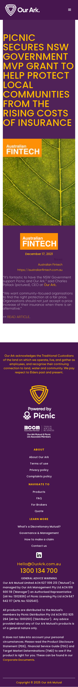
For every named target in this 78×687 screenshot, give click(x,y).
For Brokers (39, 504)
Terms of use (39, 463)
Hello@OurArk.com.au (39, 564)
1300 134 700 (39, 570)
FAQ (39, 498)
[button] (69, 9)
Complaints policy (39, 476)
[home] (23, 10)
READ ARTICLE (18, 317)
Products (39, 491)
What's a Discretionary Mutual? (39, 526)
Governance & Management (39, 533)
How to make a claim (39, 539)
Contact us (39, 545)
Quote (39, 511)
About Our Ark (39, 457)
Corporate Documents (18, 660)
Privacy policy (39, 469)
